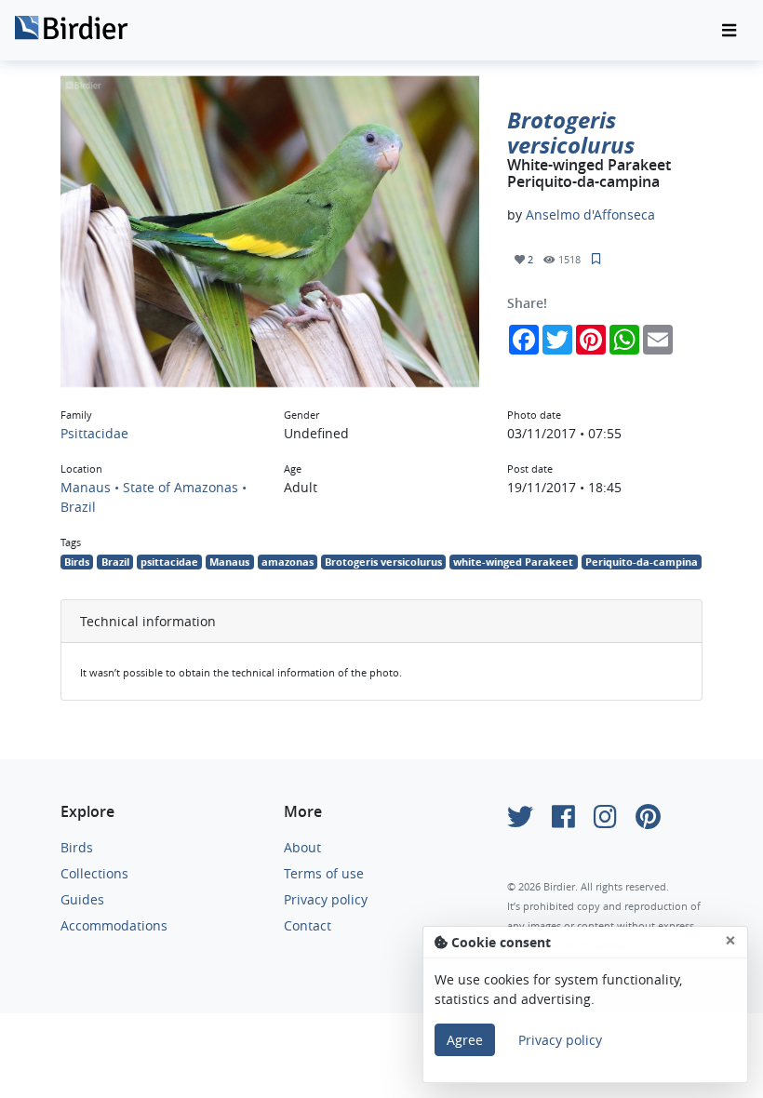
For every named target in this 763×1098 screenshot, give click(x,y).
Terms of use (324, 873)
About (302, 847)
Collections (94, 873)
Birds (76, 847)
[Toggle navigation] (729, 31)
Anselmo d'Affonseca (590, 214)
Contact (307, 925)
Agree (465, 1040)
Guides (82, 899)
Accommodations (113, 925)
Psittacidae (94, 433)
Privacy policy (326, 899)
